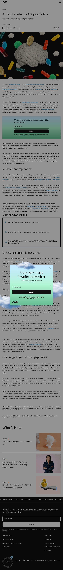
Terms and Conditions (31, 298)
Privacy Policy (39, 297)
